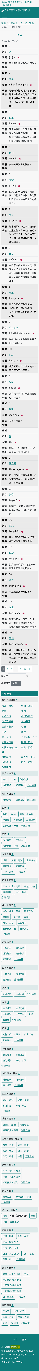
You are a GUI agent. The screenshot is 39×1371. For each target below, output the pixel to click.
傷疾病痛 (20, 973)
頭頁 (3, 23)
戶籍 (11, 354)
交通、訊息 (7, 742)
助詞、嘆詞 (18, 1311)
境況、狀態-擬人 (11, 1242)
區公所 (12, 463)
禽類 (13, 814)
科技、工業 (8, 922)
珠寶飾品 (20, 1054)
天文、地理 (7, 705)
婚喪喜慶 (7, 1079)
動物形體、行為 (10, 825)
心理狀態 (7, 993)
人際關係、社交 (29, 737)
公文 (11, 525)
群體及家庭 (27, 716)
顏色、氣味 (23, 1236)
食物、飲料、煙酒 (11, 1034)
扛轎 (11, 494)
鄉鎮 (11, 292)
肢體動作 (7, 866)
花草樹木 (20, 840)
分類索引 (13, 23)
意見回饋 (5, 1346)
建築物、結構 (9, 1124)
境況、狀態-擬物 (11, 1253)
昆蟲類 (6, 819)
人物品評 (25, 721)
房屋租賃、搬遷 (10, 1130)
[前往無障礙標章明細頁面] (15, 1346)
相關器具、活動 (10, 1182)
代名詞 (6, 1311)
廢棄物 (6, 1020)
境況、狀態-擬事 (11, 1247)
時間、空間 (27, 705)
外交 (5, 1221)
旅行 (20, 1156)
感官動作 (20, 866)
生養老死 (7, 973)
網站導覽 (28, 2)
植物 (23, 710)
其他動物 (30, 819)
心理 (23, 726)
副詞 (5, 1322)
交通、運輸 (8, 1099)
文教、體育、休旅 (10, 749)
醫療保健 (7, 979)
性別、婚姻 (21, 892)
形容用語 (6, 761)
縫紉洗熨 (7, 1060)
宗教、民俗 (27, 747)
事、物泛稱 (8, 1296)
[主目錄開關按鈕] (4, 15)
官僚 (11, 607)
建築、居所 (27, 742)
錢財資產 (7, 1196)
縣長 (11, 580)
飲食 (23, 731)
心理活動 (20, 993)
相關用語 (24, 928)
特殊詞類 (6, 767)
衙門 (11, 152)
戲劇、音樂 (8, 1150)
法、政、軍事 (27, 23)
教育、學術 (8, 1144)
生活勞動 (7, 1014)
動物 (4, 710)
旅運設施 (7, 1105)
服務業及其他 (9, 928)
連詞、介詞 (23, 1317)
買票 (11, 78)
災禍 (30, 1014)
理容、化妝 (21, 1060)
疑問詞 (14, 1322)
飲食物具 (7, 1040)
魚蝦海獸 (17, 819)
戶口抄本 (13, 327)
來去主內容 (19, 2)
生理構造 (30, 860)
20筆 (15, 683)
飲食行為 (28, 1034)
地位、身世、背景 (11, 911)
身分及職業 (7, 721)
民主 (11, 117)
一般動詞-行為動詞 (12, 1279)
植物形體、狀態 (10, 846)
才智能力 (7, 947)
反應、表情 (8, 872)
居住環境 (24, 1124)
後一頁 (27, 669)
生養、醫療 (7, 726)
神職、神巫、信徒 (11, 1176)
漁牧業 (16, 917)
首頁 (15, 1339)
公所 (11, 552)
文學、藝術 (23, 1144)
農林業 (6, 917)
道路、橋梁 (23, 1099)
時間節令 (7, 799)
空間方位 (20, 799)
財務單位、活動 (23, 1196)
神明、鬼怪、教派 (11, 1170)
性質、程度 (28, 1253)
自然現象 (7, 785)
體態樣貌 (20, 953)
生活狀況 (7, 1008)
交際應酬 (20, 1079)
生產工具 (20, 1014)
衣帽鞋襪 (7, 1054)
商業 (26, 917)
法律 (5, 1215)
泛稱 (5, 860)
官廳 (11, 638)
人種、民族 (16, 860)
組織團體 (7, 892)
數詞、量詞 (8, 1317)
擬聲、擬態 (8, 1259)
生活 (4, 731)
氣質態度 (7, 959)
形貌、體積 (8, 1236)
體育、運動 (23, 1150)
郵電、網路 (21, 1105)
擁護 (11, 409)
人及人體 (6, 716)
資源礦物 (20, 785)
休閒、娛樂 (8, 1156)
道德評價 (7, 953)
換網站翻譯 (7, 5)
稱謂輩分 (28, 911)
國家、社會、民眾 (11, 886)
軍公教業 (22, 922)
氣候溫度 (24, 779)
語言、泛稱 (27, 761)
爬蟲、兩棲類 (26, 814)
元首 (11, 253)
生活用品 (20, 1008)
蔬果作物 (7, 840)
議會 (11, 179)
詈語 (26, 1273)
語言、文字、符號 (11, 1273)
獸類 (5, 814)
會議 (11, 381)
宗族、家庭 (29, 886)
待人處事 (7, 1085)
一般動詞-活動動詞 (12, 1291)
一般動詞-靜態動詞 (12, 1285)
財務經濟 (6, 756)
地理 (13, 779)
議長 (11, 214)
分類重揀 (31, 785)
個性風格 (20, 947)
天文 (5, 779)
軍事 (33, 1215)
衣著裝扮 (6, 737)
